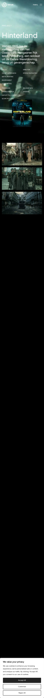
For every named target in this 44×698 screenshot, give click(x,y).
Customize (22, 687)
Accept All (22, 680)
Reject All (22, 693)
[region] (22, 678)
